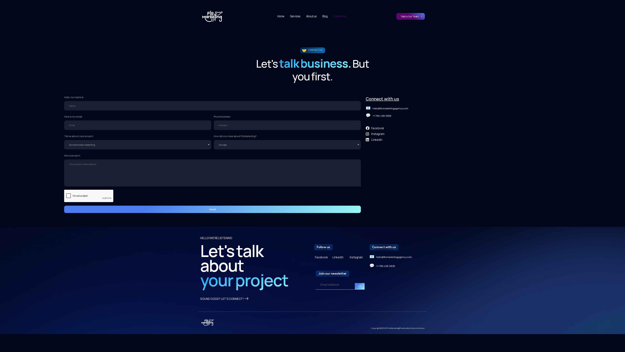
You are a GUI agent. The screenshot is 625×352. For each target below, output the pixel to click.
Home (280, 16)
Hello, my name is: (74, 97)
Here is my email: (73, 116)
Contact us (339, 16)
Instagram (356, 257)
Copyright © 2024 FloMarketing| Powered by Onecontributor (398, 328)
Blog (325, 16)
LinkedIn (338, 257)
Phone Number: (222, 116)
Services (295, 16)
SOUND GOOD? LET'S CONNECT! (222, 299)
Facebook (321, 257)
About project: (72, 155)
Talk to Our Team (410, 16)
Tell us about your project (78, 136)
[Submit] (360, 286)
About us (311, 16)
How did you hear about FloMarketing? (235, 136)
